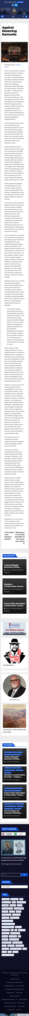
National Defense (6, 942)
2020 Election (5, 899)
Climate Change (21, 902)
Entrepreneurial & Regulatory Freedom (14, 989)
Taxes (9, 951)
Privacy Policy (11, 1009)
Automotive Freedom (14, 979)
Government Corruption (8, 924)
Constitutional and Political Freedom (13, 752)
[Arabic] (19, 833)
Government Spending (8, 927)
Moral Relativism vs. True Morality (13, 754)
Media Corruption (14, 939)
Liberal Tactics (13, 936)
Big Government (6, 902)
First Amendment (6, 914)
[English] (7, 833)
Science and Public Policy (10, 1006)
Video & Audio (8, 772)
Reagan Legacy (19, 770)
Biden (21, 899)
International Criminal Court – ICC (10, 999)
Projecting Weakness (15, 948)
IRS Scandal (22, 930)
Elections (18, 911)
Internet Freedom (23, 999)
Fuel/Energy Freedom (10, 770)
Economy (12, 911)
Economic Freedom (19, 803)
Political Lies (5, 948)
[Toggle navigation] (13, 16)
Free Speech (5, 917)
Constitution (5, 905)
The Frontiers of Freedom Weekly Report (12, 813)
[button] (23, 16)
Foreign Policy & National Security (13, 767)
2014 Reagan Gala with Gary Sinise (11, 864)
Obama (4, 945)
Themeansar (15, 974)
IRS (16, 930)
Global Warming (15, 917)
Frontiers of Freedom (12, 761)
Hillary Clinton (5, 930)
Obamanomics (19, 945)
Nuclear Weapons (17, 942)
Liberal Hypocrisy (15, 933)
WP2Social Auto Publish (8, 1014)
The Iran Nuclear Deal (7, 955)
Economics (5, 911)
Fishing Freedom (10, 992)
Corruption (12, 905)
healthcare (18, 927)
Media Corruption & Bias (10, 806)
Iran (12, 930)
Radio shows (20, 806)
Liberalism (4, 936)
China (13, 902)
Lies (19, 936)
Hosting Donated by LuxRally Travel (10, 972)
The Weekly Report (9, 808)
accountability (14, 899)
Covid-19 (19, 905)
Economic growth (18, 908)
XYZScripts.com (22, 1014)
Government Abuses (7, 921)
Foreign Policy (16, 914)
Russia (24, 948)
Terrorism (15, 951)
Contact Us (18, 1009)
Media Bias (5, 939)
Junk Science (5, 933)
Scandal (4, 951)
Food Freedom (19, 992)
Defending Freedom (9, 803)
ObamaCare (11, 945)
